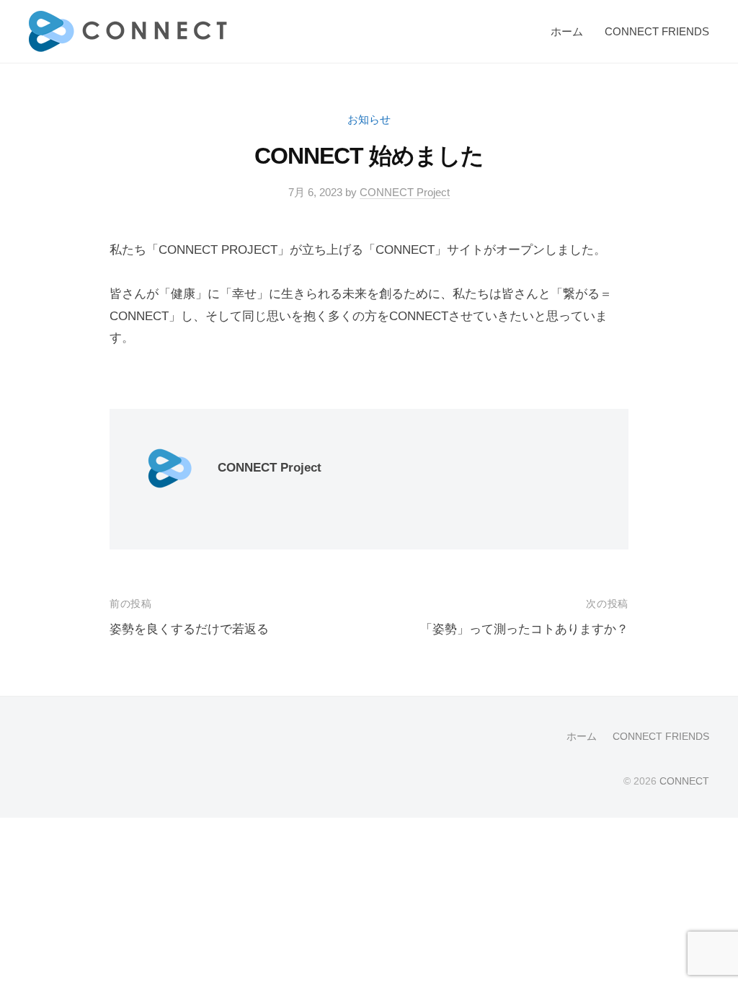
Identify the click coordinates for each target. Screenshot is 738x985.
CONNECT (684, 781)
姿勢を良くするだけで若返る (189, 629)
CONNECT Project (405, 192)
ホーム (567, 31)
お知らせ (369, 119)
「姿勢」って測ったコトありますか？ (524, 629)
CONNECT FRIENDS (657, 31)
